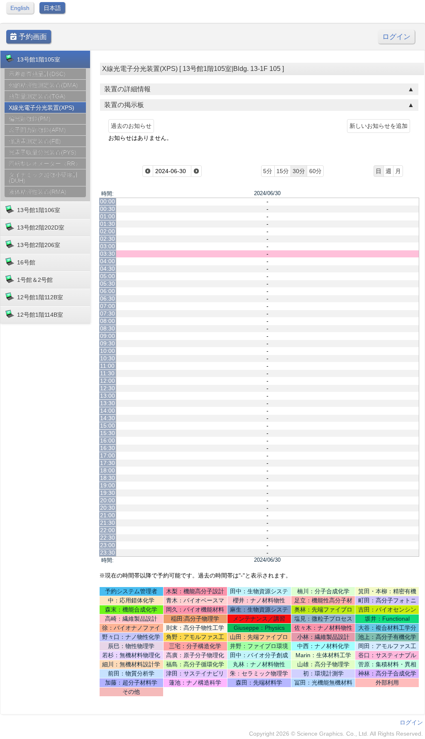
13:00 (107, 395)
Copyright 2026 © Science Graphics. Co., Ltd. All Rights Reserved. (336, 733)
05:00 (107, 276)
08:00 (107, 321)
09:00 (107, 336)
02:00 (107, 231)
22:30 (107, 537)
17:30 (107, 463)
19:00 (107, 485)
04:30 (107, 268)
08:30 (107, 328)
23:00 (107, 545)
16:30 (107, 448)
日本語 (52, 8)
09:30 (107, 343)
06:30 (107, 298)
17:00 (107, 455)
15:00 (107, 425)
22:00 (107, 530)
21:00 (107, 515)
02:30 (107, 238)
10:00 (107, 350)
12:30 (107, 388)
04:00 (107, 261)
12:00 (107, 380)
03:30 (107, 253)
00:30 (107, 209)
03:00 (107, 246)
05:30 (107, 283)
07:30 (107, 313)
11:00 (107, 365)
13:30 (107, 403)
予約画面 (32, 37)
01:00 (107, 216)
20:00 (107, 500)
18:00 (107, 470)
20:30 (107, 507)
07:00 (107, 306)
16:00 (107, 440)
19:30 (107, 492)
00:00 (107, 201)
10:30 (107, 358)
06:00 (107, 291)
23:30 (107, 552)
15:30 (107, 433)
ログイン (396, 37)
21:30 (107, 522)
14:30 (107, 418)
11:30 (107, 373)
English (19, 8)
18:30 (107, 478)
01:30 (107, 223)
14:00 (107, 410)
